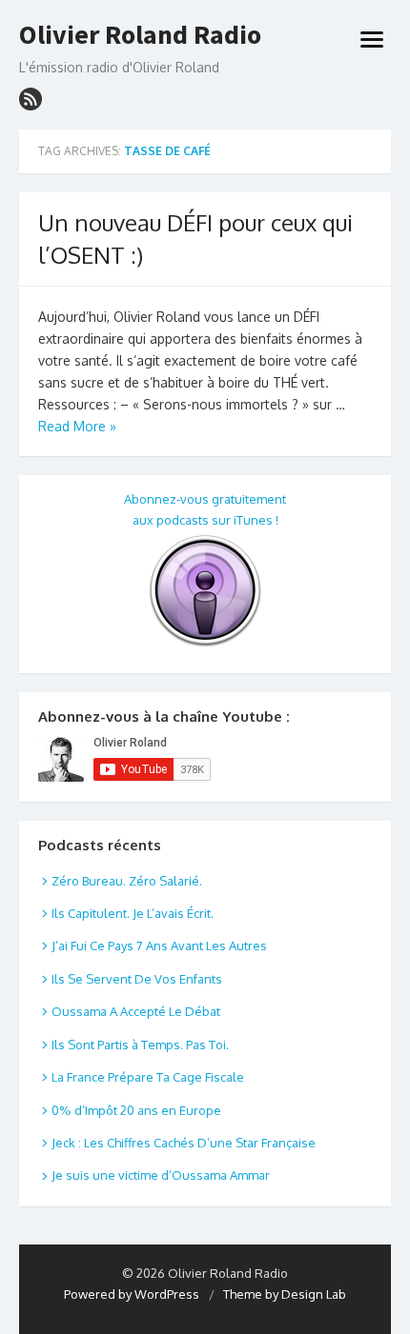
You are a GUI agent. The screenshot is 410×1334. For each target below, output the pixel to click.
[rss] (30, 99)
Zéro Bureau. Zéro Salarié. (126, 880)
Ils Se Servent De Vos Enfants (136, 978)
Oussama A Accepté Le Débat (135, 1011)
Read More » (77, 426)
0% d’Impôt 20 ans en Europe (136, 1110)
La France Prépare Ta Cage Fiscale (147, 1077)
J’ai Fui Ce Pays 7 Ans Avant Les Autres (159, 945)
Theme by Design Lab (284, 1294)
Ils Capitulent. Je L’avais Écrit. (132, 913)
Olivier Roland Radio (140, 35)
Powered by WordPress (131, 1294)
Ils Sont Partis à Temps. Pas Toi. (140, 1044)
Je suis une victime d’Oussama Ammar (160, 1175)
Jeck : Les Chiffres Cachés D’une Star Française (183, 1142)
